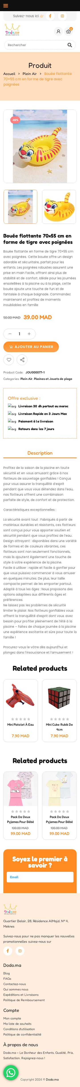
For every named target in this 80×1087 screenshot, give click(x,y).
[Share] (22, 359)
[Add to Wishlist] (8, 359)
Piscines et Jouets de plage (53, 379)
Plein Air (30, 73)
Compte (11, 1010)
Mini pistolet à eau (20, 724)
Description (40, 453)
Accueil (9, 73)
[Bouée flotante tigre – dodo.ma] (20, 207)
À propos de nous (20, 1044)
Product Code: (13, 372)
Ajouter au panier (34, 346)
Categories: (11, 379)
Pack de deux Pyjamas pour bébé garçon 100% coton (59, 821)
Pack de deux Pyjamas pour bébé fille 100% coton (20, 821)
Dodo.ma (12, 965)
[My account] (58, 31)
